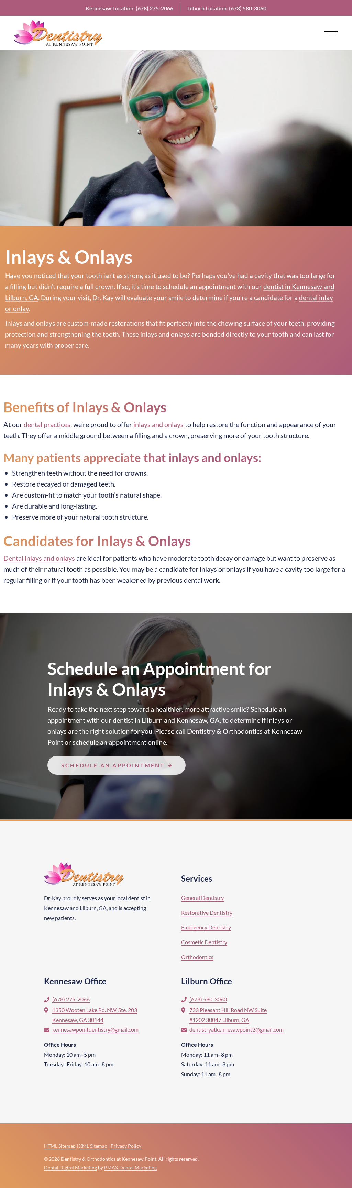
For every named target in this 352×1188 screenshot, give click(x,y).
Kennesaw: (129, 8)
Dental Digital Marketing (70, 1167)
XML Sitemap (93, 1146)
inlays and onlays (165, 334)
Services (196, 878)
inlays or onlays (222, 569)
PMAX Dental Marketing (130, 1167)
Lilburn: (226, 8)
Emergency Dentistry (206, 927)
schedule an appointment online (119, 742)
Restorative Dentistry (206, 912)
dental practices (47, 424)
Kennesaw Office (75, 981)
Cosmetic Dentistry (204, 942)
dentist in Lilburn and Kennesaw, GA (166, 720)
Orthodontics (197, 956)
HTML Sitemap (60, 1146)
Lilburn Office (206, 981)
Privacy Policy (126, 1146)
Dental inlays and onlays (39, 558)
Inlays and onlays (30, 323)
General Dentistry (202, 897)
